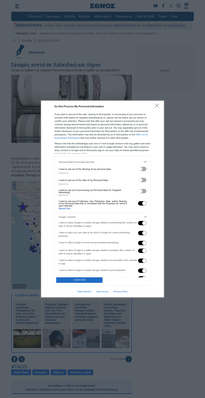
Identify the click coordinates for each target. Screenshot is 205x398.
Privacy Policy (121, 291)
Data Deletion (84, 291)
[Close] (158, 107)
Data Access (102, 291)
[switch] (142, 169)
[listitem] (102, 162)
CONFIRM (79, 280)
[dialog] (102, 198)
